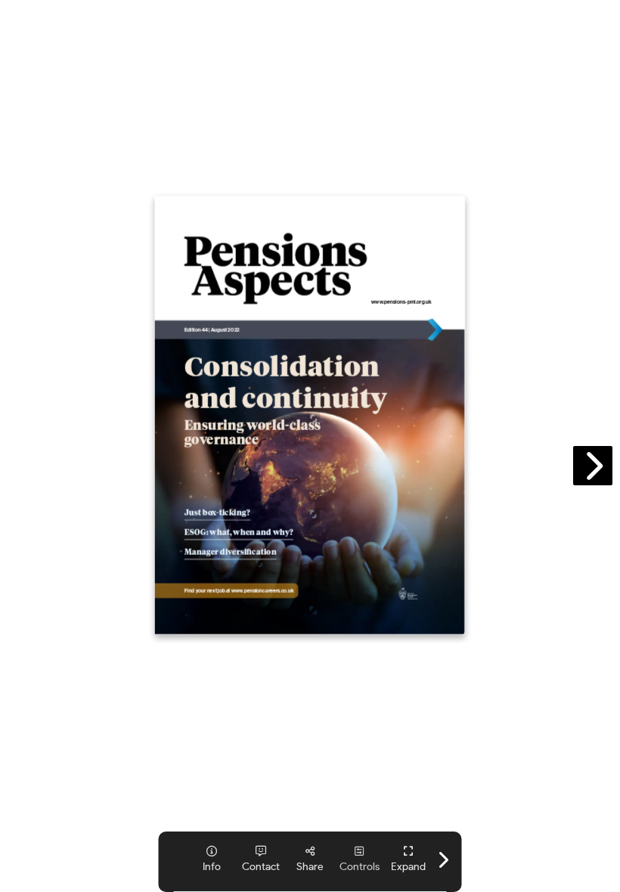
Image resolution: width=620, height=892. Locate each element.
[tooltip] (408, 859)
